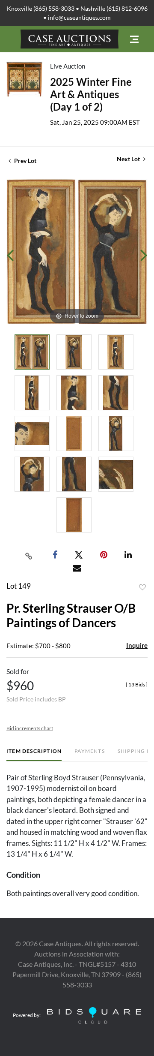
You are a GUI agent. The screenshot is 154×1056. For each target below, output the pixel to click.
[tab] (34, 754)
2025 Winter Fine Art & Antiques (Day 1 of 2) (91, 94)
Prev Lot (24, 160)
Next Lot (129, 158)
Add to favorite (142, 587)
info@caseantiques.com (79, 17)
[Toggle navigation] (134, 39)
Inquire (137, 645)
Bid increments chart (29, 728)
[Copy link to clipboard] (29, 555)
